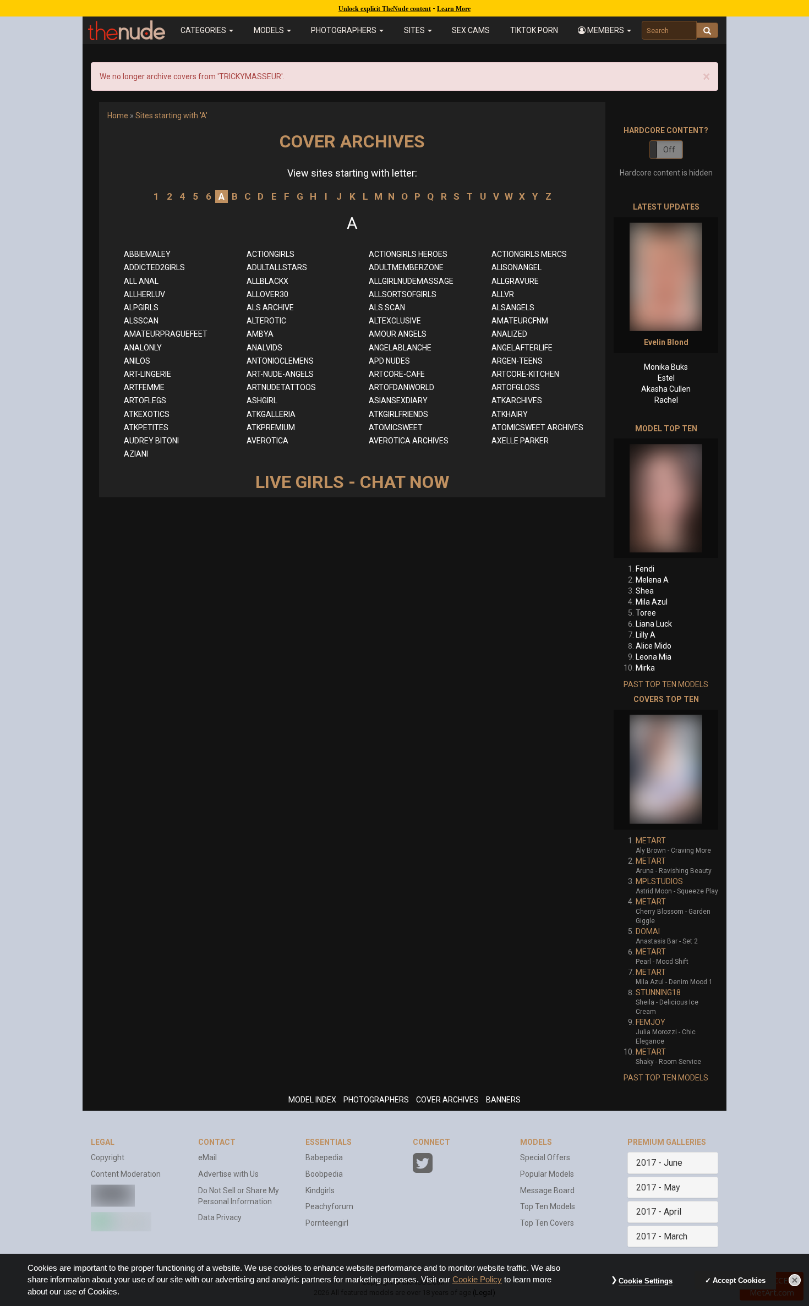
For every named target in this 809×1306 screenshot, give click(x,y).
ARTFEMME (144, 387)
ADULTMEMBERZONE (406, 267)
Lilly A (645, 634)
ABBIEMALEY (147, 254)
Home (117, 115)
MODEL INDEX (312, 1099)
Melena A (652, 579)
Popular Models (547, 1174)
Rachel (666, 400)
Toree (646, 612)
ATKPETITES (146, 427)
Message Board (547, 1190)
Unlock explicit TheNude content (384, 9)
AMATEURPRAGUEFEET (165, 334)
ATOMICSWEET (396, 427)
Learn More (454, 9)
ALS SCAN (387, 307)
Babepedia (324, 1157)
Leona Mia (653, 656)
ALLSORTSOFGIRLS (402, 294)
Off (669, 149)
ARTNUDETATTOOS (281, 387)
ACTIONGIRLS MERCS (529, 254)
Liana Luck (654, 623)
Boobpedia (324, 1174)
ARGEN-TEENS (517, 360)
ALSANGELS (512, 307)
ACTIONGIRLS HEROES (408, 254)
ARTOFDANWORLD (401, 387)
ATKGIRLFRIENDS (398, 414)
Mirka (645, 667)
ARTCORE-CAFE (397, 374)
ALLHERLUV (144, 294)
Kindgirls (320, 1190)
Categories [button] (204, 30)
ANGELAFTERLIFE (522, 347)
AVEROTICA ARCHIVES (409, 440)
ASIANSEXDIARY (398, 400)
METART (651, 840)
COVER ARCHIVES (447, 1099)
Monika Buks (666, 367)
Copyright (107, 1157)
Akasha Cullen (666, 389)
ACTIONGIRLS (270, 254)
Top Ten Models (547, 1206)
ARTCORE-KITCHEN (525, 374)
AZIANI (136, 453)
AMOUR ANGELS (398, 334)
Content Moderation (126, 1174)
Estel (666, 378)
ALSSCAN (141, 320)
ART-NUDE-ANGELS (280, 374)
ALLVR (502, 294)
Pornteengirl (326, 1223)
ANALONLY (143, 347)
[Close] (795, 1280)
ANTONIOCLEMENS (280, 360)
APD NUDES (389, 360)
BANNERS (503, 1099)
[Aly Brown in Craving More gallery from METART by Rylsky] (666, 769)
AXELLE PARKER (520, 440)
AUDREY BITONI (151, 440)
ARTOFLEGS (145, 400)
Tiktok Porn (534, 30)
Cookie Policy (477, 1279)
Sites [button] (415, 30)
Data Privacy (220, 1217)
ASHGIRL (262, 400)
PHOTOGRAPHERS (376, 1099)
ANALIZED (509, 334)
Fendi (645, 568)
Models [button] (270, 30)
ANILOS (137, 360)
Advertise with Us (228, 1174)
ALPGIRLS (141, 307)
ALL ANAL (141, 281)
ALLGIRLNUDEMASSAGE (411, 281)
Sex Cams (471, 30)
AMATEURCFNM (519, 320)
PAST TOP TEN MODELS (666, 684)
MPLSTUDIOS (659, 881)
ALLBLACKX (267, 281)
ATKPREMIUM (271, 427)
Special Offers (545, 1157)
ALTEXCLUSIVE (395, 320)
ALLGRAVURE (515, 281)
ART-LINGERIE (147, 374)
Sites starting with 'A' (171, 115)
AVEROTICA (267, 440)
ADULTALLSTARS (277, 267)
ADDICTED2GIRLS (154, 267)
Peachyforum (329, 1206)
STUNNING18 (658, 992)
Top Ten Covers (547, 1223)
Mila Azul (652, 601)
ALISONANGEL (516, 267)
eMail (207, 1157)
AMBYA (260, 334)
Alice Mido (653, 645)
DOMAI (648, 931)
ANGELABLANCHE (400, 347)
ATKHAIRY (509, 414)
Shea (645, 590)
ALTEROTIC (266, 320)
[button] (605, 30)
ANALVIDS (264, 347)
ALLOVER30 (267, 294)
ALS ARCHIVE (270, 307)
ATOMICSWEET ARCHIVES (537, 427)
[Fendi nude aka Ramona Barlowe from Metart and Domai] (666, 498)
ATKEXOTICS (147, 414)
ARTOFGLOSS (515, 387)
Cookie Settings (646, 1281)
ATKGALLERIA (271, 414)
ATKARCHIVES (516, 400)
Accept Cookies (739, 1280)
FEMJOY (650, 1022)
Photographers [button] (344, 30)
